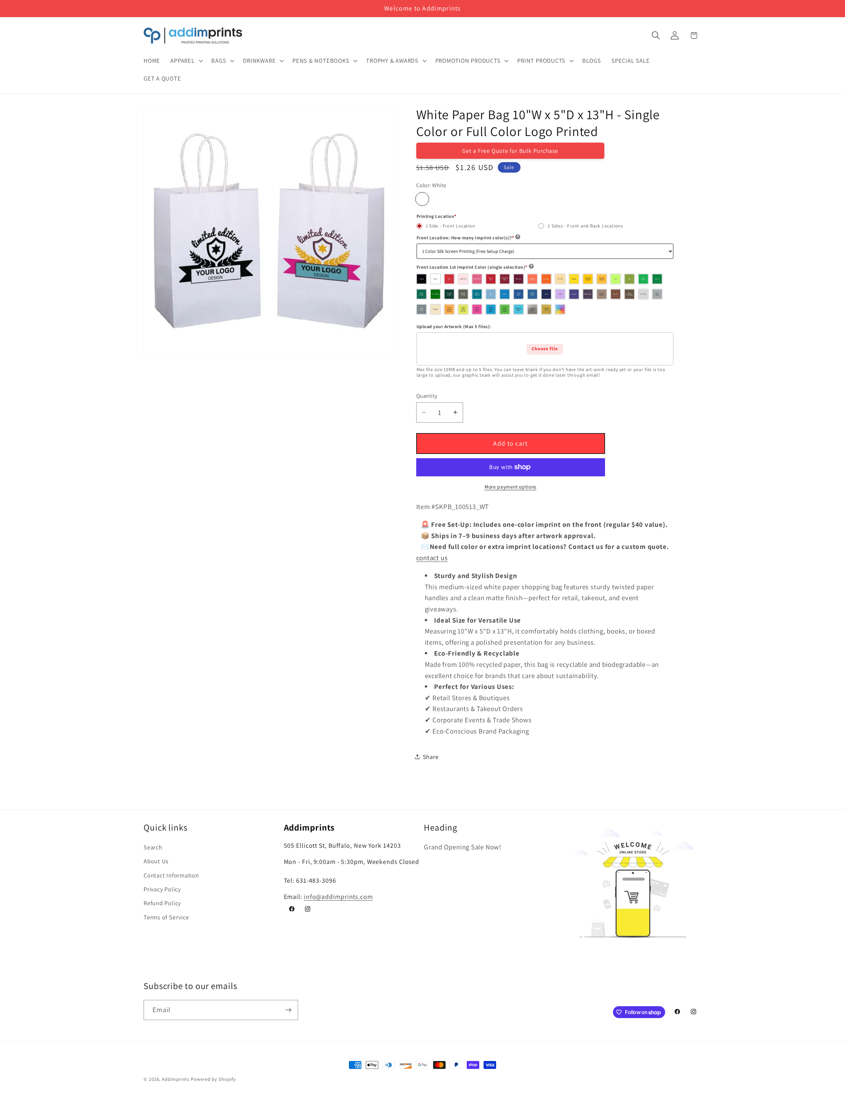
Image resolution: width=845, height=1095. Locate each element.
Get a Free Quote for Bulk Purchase (510, 150)
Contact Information (171, 875)
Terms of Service (166, 917)
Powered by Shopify (213, 1079)
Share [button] (431, 756)
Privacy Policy (162, 889)
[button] (185, 61)
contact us (432, 557)
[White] (422, 199)
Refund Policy (162, 903)
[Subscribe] (288, 1010)
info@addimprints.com (338, 897)
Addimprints (175, 1079)
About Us (156, 861)
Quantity (427, 395)
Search (153, 847)
